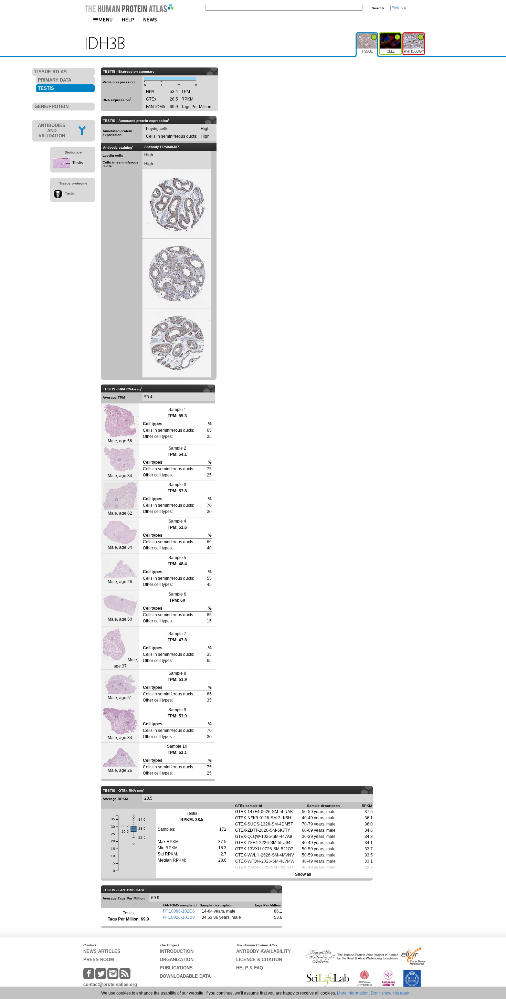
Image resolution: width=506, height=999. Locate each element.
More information (353, 993)
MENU (105, 19)
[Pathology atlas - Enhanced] (413, 35)
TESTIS (46, 88)
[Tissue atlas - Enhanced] (367, 35)
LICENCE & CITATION (259, 959)
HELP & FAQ (249, 967)
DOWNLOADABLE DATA (185, 976)
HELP (128, 19)
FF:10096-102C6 (179, 911)
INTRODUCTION (176, 951)
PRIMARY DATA (54, 80)
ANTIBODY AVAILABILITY (263, 951)
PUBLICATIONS (176, 967)
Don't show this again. (391, 993)
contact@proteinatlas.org (110, 984)
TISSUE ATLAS (50, 71)
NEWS (150, 19)
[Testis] (61, 166)
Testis (77, 162)
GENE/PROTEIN (51, 106)
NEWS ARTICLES (101, 951)
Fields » (398, 8)
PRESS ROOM (98, 959)
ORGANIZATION (176, 959)
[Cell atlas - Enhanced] (390, 35)
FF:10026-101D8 (179, 917)
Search (378, 8)
